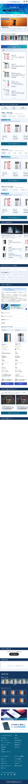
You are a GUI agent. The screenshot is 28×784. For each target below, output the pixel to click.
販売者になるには (18, 742)
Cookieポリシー (17, 763)
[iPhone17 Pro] (25, 28)
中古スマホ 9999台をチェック (14, 143)
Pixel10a (10, 240)
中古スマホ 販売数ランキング (18, 15)
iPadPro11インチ (9, 274)
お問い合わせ (17, 747)
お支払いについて (4, 763)
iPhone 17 (13, 64)
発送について (3, 768)
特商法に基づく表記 (18, 765)
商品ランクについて (4, 740)
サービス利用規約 (18, 758)
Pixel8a (9, 247)
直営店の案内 (3, 747)
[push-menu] (2, 1)
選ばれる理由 (3, 738)
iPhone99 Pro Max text (16, 73)
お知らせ (16, 738)
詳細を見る (7, 383)
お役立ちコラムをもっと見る (13, 413)
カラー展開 (3, 348)
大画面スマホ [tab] (4, 189)
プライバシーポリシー (19, 761)
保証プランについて (4, 744)
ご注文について (4, 761)
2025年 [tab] (9, 153)
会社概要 (2, 749)
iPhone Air (13, 91)
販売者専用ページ (18, 744)
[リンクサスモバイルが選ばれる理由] (25, 719)
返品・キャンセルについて (6, 765)
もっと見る (19, 235)
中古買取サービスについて (6, 751)
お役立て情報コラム (18, 740)
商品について (3, 758)
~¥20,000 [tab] (4, 116)
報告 (8, 458)
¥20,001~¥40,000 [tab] (21, 116)
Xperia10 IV (3, 274)
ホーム (2, 4)
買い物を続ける (14, 654)
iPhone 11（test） (15, 82)
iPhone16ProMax (16, 274)
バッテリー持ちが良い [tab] (14, 189)
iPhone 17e (13, 55)
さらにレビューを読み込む (14, 643)
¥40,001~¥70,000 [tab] (12, 116)
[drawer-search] (4, 1)
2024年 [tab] (14, 153)
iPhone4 (21, 274)
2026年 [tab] (3, 153)
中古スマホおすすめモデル (6, 15)
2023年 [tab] (20, 153)
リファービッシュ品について (6, 742)
